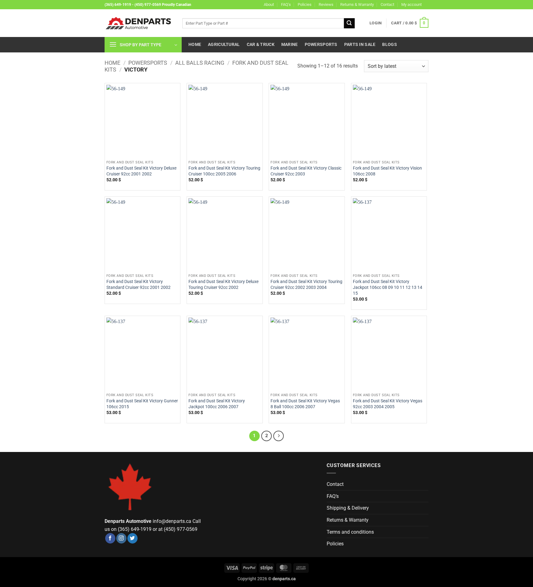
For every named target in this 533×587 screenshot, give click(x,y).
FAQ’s (286, 4)
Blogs (389, 44)
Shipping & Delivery (348, 508)
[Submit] (349, 23)
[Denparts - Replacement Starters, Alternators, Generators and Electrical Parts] (139, 23)
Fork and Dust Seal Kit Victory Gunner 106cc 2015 (142, 403)
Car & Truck (261, 44)
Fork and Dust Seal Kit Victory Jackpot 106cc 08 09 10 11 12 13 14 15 (387, 287)
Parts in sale (360, 44)
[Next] (278, 436)
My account (411, 4)
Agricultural (224, 44)
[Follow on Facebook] (110, 538)
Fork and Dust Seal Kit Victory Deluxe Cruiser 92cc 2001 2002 (141, 171)
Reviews (326, 4)
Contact (387, 4)
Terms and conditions (350, 532)
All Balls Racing (199, 63)
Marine (289, 44)
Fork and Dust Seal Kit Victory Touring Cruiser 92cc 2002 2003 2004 (306, 284)
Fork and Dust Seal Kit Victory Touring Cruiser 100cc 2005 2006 (224, 171)
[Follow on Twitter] (132, 538)
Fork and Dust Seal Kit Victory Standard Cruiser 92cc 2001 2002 (138, 284)
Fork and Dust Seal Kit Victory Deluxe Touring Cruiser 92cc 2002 (223, 284)
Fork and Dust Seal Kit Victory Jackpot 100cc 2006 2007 (216, 403)
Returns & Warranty (357, 4)
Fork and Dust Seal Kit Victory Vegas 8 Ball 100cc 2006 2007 (305, 403)
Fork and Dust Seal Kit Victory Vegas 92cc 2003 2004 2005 (387, 403)
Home (194, 44)
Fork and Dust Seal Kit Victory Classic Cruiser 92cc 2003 (306, 171)
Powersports (321, 44)
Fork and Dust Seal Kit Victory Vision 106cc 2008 (387, 171)
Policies (305, 4)
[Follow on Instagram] (121, 538)
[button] (376, 23)
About (269, 4)
